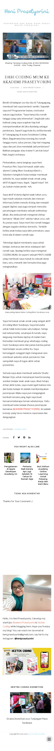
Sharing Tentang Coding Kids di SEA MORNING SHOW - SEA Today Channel (27, 64)
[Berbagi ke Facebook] (13, 437)
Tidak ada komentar (27, 92)
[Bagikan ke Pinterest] (24, 437)
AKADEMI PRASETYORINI (26, 409)
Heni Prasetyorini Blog (36, 734)
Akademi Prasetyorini (23, 622)
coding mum (20, 429)
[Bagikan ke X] (19, 437)
